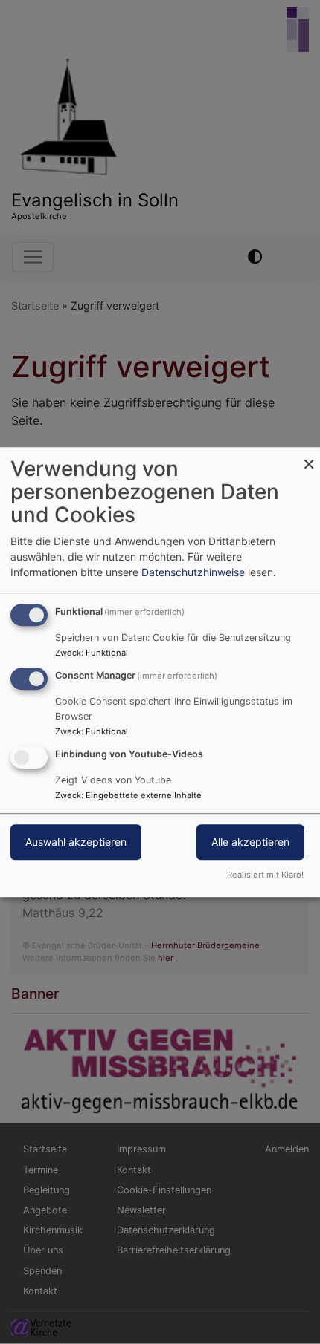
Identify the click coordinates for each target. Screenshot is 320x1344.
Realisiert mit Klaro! (265, 875)
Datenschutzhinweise (193, 572)
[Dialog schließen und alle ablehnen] (309, 456)
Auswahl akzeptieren (76, 841)
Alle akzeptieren (250, 841)
